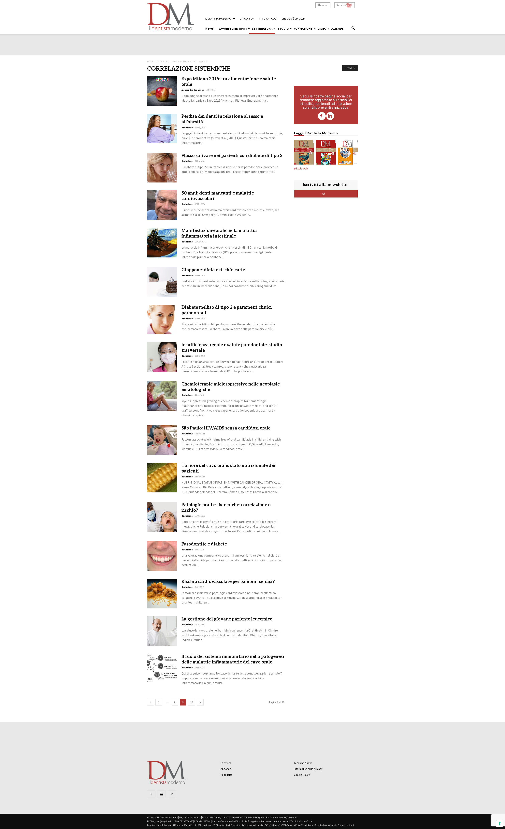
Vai (323, 193)
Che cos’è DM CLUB (293, 18)
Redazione (187, 127)
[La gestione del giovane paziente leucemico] (162, 631)
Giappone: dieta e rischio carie (213, 269)
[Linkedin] (330, 116)
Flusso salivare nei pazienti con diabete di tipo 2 (231, 155)
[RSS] (172, 794)
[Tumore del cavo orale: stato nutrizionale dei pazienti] (162, 477)
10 (191, 702)
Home (150, 61)
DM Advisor (247, 18)
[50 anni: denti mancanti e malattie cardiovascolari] (162, 205)
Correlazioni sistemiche (183, 61)
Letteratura (262, 28)
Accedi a (342, 5)
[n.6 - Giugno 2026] (348, 153)
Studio (283, 28)
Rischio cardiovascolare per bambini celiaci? (228, 581)
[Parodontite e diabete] (162, 556)
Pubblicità (226, 775)
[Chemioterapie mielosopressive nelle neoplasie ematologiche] (162, 396)
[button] (353, 29)
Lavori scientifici (233, 28)
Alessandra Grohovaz (192, 90)
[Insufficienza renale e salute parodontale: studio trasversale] (162, 357)
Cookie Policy (302, 775)
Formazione (303, 28)
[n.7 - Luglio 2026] (326, 153)
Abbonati (323, 5)
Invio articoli (268, 18)
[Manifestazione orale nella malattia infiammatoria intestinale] (162, 242)
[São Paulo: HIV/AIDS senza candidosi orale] (162, 440)
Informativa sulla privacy (308, 769)
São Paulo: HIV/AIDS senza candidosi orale (225, 428)
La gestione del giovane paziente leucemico (226, 619)
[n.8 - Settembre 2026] (304, 153)
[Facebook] (322, 116)
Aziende (337, 28)
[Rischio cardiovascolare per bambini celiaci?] (162, 593)
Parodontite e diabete (204, 544)
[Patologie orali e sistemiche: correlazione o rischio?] (162, 517)
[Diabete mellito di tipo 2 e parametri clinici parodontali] (162, 319)
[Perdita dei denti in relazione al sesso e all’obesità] (162, 128)
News (209, 28)
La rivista (226, 763)
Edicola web (301, 168)
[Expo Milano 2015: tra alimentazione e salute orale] (162, 91)
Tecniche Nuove (303, 763)
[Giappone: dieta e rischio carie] (162, 282)
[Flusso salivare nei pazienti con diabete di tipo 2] (162, 167)
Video (322, 28)
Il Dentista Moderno (218, 18)
